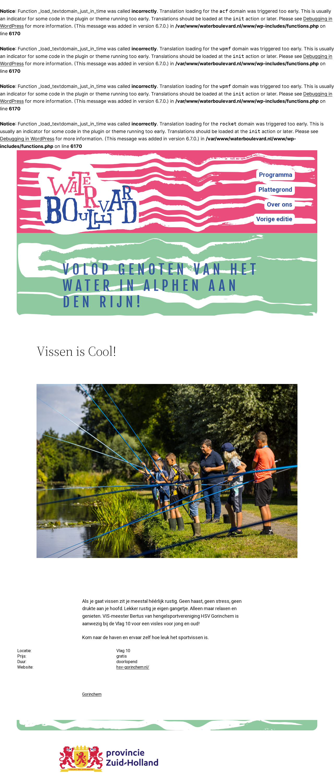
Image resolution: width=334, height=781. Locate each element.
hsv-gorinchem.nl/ (132, 667)
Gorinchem (92, 694)
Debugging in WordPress (27, 138)
